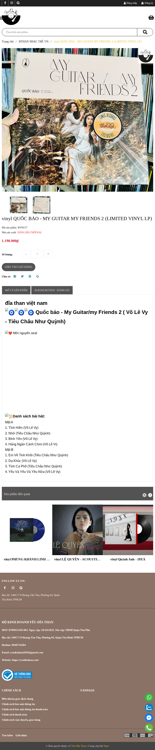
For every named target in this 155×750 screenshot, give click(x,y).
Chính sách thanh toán (14, 714)
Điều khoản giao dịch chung (17, 698)
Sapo (106, 745)
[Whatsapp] (149, 697)
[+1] (37, 276)
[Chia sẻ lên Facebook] (15, 276)
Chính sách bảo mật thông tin (18, 704)
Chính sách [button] (11, 690)
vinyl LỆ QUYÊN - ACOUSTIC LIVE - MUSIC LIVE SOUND (99, 559)
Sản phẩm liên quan (17, 494)
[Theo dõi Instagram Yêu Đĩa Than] (11, 3)
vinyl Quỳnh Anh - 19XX (128, 559)
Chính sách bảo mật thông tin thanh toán (25, 709)
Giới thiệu (21, 735)
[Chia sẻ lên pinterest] (29, 276)
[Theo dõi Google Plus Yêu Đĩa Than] (18, 3)
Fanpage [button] (88, 690)
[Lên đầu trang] (147, 737)
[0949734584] (149, 727)
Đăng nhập (131, 3)
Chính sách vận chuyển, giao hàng (21, 719)
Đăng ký (148, 3)
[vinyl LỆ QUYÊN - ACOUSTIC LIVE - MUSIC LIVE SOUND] (77, 530)
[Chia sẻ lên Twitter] (22, 276)
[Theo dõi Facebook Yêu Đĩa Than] (5, 3)
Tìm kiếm (7, 735)
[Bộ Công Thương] (17, 674)
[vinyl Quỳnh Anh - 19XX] (128, 530)
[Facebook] (149, 718)
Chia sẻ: (6, 276)
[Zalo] (149, 708)
